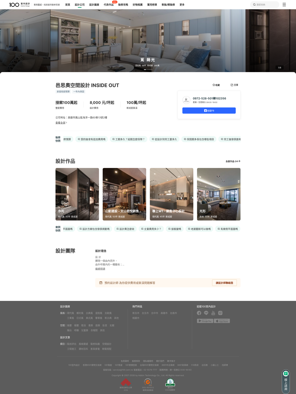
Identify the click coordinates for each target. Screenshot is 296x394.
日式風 (79, 317)
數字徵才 (171, 361)
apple (222, 320)
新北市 (135, 313)
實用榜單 (152, 4)
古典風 (89, 313)
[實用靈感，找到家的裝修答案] (15, 5)
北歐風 (108, 313)
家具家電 (95, 348)
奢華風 (98, 317)
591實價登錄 (131, 365)
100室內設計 (74, 365)
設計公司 (80, 4)
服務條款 (136, 361)
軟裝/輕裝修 (168, 4)
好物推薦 (138, 4)
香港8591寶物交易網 (92, 365)
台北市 (145, 313)
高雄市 (164, 313)
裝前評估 (71, 343)
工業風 (70, 317)
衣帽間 (94, 330)
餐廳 (76, 325)
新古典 (108, 317)
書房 (90, 325)
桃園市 (135, 317)
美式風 (89, 317)
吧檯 (76, 330)
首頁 (67, 4)
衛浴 (83, 325)
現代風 (70, 313)
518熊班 (195, 365)
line (206, 313)
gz (148, 384)
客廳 (69, 325)
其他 (116, 317)
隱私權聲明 (148, 361)
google (205, 320)
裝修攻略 (123, 4)
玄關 (112, 325)
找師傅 (225, 365)
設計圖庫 (94, 4)
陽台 (69, 330)
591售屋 (118, 365)
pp (125, 384)
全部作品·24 (232, 161)
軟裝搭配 (106, 348)
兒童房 (84, 330)
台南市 (173, 313)
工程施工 (71, 348)
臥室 (105, 325)
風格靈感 (83, 343)
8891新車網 (182, 365)
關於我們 (160, 361)
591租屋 (108, 365)
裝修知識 (95, 343)
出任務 (205, 365)
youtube (213, 313)
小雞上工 (215, 365)
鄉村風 (79, 313)
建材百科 (83, 348)
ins (220, 313)
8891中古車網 (168, 365)
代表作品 (109, 4)
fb (199, 313)
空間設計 (106, 343)
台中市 (154, 313)
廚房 (97, 325)
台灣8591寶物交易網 (149, 365)
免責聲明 (125, 361)
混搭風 (98, 313)
